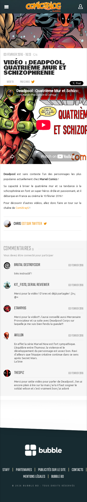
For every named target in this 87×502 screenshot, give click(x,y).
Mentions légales (34, 477)
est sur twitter (32, 224)
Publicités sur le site (52, 470)
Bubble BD (57, 477)
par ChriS (25, 81)
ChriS (17, 224)
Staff (6, 470)
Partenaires (24, 470)
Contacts (77, 470)
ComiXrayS (22, 207)
